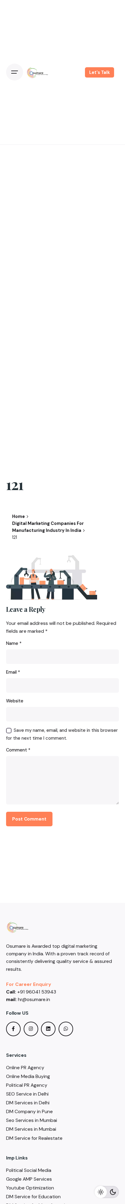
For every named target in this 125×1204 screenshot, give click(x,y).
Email (13, 672)
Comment (18, 750)
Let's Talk (99, 72)
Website (14, 701)
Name (14, 643)
